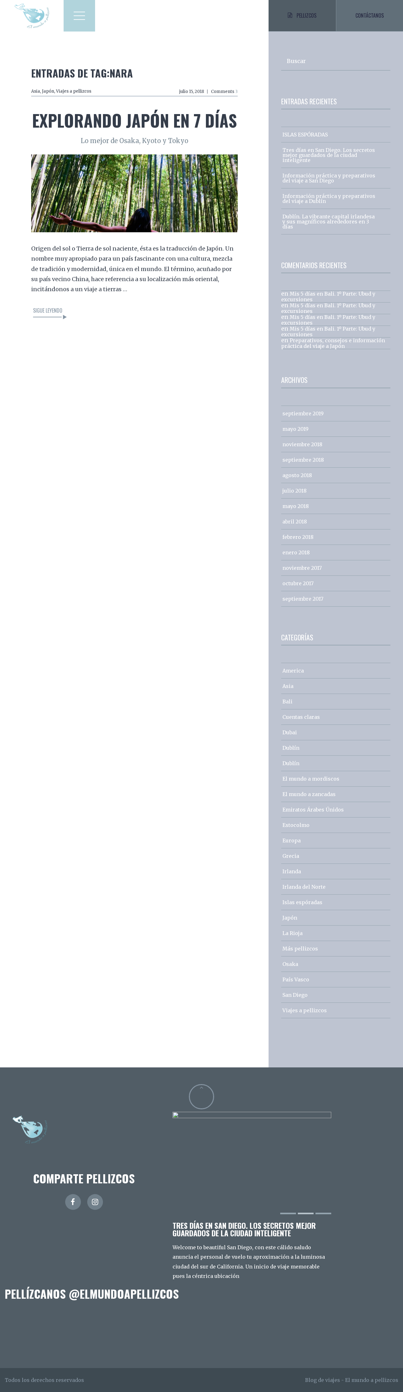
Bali (287, 701)
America (293, 670)
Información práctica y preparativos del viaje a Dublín (328, 198)
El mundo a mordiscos (310, 779)
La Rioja (292, 933)
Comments (224, 92)
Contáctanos (369, 15)
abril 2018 (294, 521)
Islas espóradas (302, 902)
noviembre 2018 (302, 444)
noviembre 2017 (302, 568)
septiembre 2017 (302, 599)
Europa (291, 840)
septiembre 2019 (303, 413)
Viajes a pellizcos (73, 91)
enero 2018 (296, 552)
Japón (48, 91)
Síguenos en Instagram (205, 1324)
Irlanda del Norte (304, 887)
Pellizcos (306, 15)
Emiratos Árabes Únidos (313, 809)
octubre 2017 (298, 583)
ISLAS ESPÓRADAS (305, 134)
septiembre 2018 (303, 460)
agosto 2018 (297, 475)
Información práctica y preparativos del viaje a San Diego (328, 178)
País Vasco (295, 979)
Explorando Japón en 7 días (134, 120)
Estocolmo (295, 825)
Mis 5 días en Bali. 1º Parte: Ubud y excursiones (328, 297)
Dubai (289, 732)
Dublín (290, 748)
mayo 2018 (295, 506)
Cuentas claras (301, 717)
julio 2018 (294, 491)
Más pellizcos (300, 948)
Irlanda (291, 871)
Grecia (290, 856)
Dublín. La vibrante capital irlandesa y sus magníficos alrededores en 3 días (328, 221)
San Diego (295, 995)
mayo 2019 (295, 429)
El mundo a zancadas (309, 794)
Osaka (290, 964)
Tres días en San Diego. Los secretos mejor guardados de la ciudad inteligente (328, 155)
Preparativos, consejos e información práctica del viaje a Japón (333, 343)
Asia (35, 91)
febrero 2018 (298, 537)
